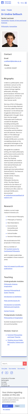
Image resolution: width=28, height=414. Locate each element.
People (9, 10)
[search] (25, 364)
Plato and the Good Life (12, 301)
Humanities (5, 20)
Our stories (21, 369)
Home (3, 10)
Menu (22, 3)
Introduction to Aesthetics (12, 297)
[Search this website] (19, 3)
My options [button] (6, 409)
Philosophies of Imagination (13, 318)
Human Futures (9, 311)
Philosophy (5, 26)
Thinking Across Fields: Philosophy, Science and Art (15, 342)
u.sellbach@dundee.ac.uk (12, 61)
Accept (6, 406)
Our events (12, 369)
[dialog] (14, 400)
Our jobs (4, 369)
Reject (17, 406)
